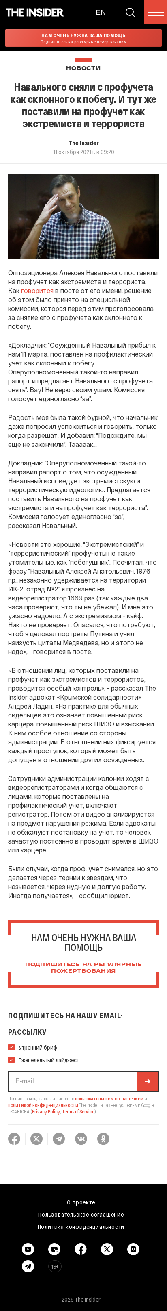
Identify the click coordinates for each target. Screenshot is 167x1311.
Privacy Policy (46, 1111)
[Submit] (147, 1081)
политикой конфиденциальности (43, 1105)
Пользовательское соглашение (81, 1214)
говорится (37, 290)
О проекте (81, 1202)
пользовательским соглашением (109, 1098)
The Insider (84, 142)
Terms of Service (78, 1111)
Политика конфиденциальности (81, 1226)
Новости (83, 68)
